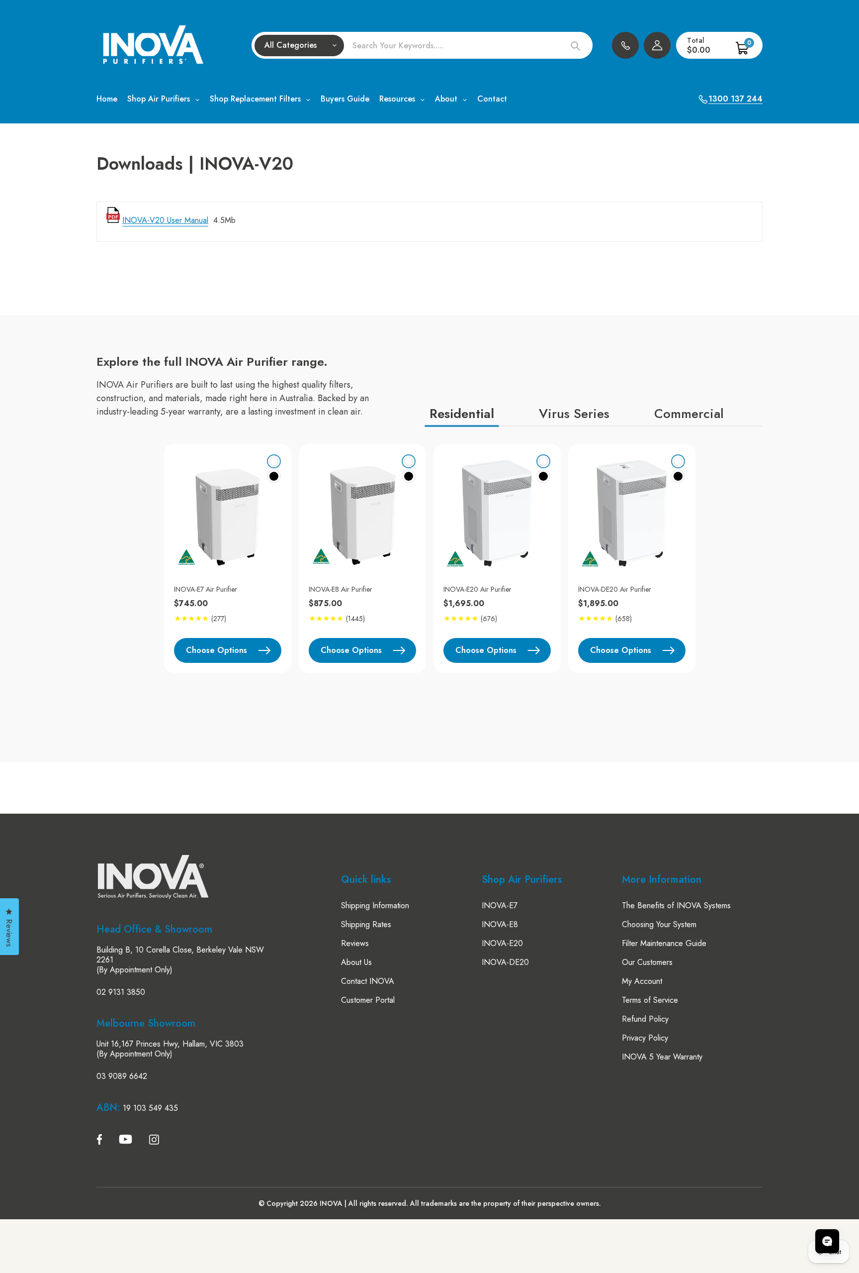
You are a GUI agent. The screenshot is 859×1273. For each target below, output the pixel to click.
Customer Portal (368, 1000)
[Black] (273, 476)
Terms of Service (650, 1000)
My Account (642, 981)
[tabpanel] (224, 558)
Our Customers (647, 962)
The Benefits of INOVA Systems (676, 905)
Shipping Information (375, 905)
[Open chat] (827, 1241)
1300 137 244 (625, 45)
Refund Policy (645, 1019)
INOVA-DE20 (505, 962)
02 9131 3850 (120, 992)
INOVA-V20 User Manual (165, 220)
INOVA (331, 1203)
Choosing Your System (659, 924)
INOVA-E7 (499, 905)
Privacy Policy (645, 1038)
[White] (273, 461)
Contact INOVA (367, 981)
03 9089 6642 (121, 1076)
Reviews (355, 943)
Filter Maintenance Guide (664, 943)
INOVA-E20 (502, 943)
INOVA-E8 (500, 924)
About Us (356, 962)
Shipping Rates (366, 924)
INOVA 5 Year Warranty (662, 1056)
